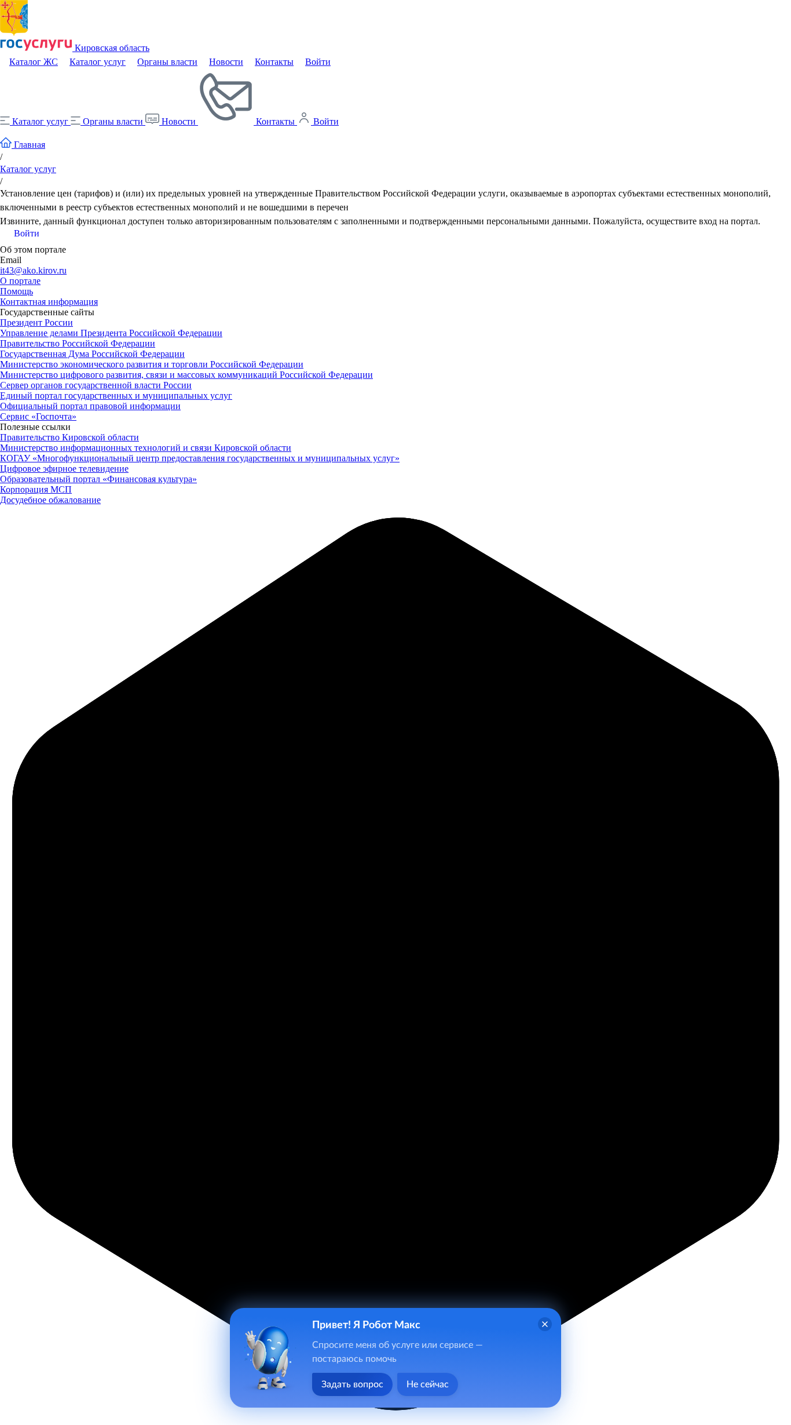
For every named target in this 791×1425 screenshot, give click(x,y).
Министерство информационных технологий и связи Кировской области (145, 448)
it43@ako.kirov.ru (33, 270)
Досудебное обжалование (50, 500)
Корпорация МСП (36, 489)
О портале (20, 281)
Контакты (274, 62)
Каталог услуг (97, 62)
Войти (318, 62)
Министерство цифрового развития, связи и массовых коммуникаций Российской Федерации (186, 375)
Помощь (16, 291)
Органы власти (167, 62)
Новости (226, 62)
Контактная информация (49, 302)
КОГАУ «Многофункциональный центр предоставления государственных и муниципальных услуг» (200, 458)
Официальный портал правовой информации (90, 406)
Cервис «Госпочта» (38, 416)
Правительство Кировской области (69, 437)
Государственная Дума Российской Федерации (92, 354)
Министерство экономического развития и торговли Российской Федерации (151, 364)
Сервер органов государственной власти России (96, 385)
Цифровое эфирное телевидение (64, 468)
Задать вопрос (352, 1384)
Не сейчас (428, 1384)
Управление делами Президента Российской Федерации (111, 333)
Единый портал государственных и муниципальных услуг (116, 395)
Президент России (36, 322)
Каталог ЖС (33, 62)
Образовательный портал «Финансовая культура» (98, 479)
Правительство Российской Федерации (77, 343)
